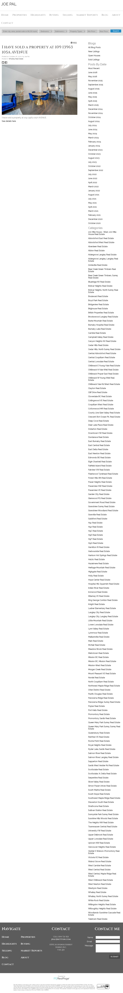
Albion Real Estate (96, 250)
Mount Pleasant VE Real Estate (102, 673)
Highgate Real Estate (97, 572)
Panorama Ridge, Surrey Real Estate (104, 702)
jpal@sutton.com (61, 939)
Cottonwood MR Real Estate (101, 409)
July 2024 (92, 125)
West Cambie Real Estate (99, 865)
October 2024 (94, 117)
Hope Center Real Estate (99, 580)
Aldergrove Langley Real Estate (102, 254)
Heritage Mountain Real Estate (101, 567)
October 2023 (94, 154)
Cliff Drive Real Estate (97, 392)
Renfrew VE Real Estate (98, 737)
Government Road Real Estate (101, 502)
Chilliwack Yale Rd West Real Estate (104, 384)
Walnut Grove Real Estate (99, 861)
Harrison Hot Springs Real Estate (102, 555)
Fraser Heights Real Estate (100, 482)
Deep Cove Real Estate (98, 421)
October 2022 (94, 166)
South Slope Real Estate (99, 794)
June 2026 (92, 72)
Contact (7, 23)
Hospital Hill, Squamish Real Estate (103, 584)
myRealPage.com (61, 978)
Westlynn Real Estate (97, 888)
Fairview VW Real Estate (99, 470)
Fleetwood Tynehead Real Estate (103, 474)
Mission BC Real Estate (98, 657)
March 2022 (93, 186)
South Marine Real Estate (99, 790)
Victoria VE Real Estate (98, 857)
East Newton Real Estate (99, 453)
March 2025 (93, 105)
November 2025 (95, 80)
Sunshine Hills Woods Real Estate (103, 818)
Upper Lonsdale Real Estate (100, 839)
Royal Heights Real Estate (99, 745)
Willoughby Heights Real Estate (102, 908)
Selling (7, 950)
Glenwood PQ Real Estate (99, 498)
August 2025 (93, 89)
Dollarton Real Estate (97, 429)
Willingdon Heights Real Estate (102, 904)
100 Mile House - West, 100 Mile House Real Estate (102, 233)
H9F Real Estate (95, 539)
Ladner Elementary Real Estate (102, 608)
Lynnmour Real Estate (98, 633)
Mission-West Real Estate (99, 665)
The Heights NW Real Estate (101, 822)
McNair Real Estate (96, 645)
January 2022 (94, 190)
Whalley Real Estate (16, 59)
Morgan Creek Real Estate (99, 669)
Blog (105, 15)
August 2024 (94, 121)
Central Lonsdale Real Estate (101, 361)
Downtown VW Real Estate (100, 433)
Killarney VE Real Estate (98, 596)
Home (5, 15)
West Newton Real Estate (99, 884)
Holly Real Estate (96, 576)
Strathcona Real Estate (98, 806)
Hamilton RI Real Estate (98, 547)
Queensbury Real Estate (99, 733)
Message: (89, 945)
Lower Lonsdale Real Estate (100, 624)
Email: (90, 941)
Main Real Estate (95, 641)
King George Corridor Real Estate (102, 600)
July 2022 (92, 174)
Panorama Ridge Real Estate (101, 698)
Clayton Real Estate (97, 388)
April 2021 (92, 207)
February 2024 (94, 142)
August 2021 (93, 195)
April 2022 (92, 182)
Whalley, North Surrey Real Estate (103, 896)
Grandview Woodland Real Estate (103, 510)
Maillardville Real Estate (98, 637)
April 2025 (92, 101)
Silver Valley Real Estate (98, 782)
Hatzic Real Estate (96, 559)
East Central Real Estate (99, 445)
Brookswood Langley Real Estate (103, 317)
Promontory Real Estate (99, 714)
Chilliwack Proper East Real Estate (103, 374)
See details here (9, 121)
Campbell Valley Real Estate (100, 337)
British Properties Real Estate (101, 313)
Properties (28, 937)
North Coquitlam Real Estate (101, 682)
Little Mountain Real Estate (100, 620)
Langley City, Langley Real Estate (103, 616)
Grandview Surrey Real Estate (101, 506)
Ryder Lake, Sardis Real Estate (101, 749)
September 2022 (95, 170)
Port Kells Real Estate (97, 710)
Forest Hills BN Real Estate (100, 478)
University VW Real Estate (99, 831)
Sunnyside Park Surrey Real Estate (103, 814)
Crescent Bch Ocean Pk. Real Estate (104, 417)
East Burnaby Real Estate (99, 441)
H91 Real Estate (95, 523)
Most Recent (94, 68)
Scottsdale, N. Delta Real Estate (102, 773)
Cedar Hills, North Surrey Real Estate (104, 349)
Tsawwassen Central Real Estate (102, 826)
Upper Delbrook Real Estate (100, 835)
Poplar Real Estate (96, 706)
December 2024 (95, 109)
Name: (90, 937)
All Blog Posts (94, 47)
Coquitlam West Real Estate (100, 404)
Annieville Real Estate (97, 265)
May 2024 (92, 133)
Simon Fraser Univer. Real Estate (102, 786)
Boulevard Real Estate (98, 296)
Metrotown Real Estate (98, 653)
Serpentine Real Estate (98, 778)
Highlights (38, 15)
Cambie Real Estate (97, 333)
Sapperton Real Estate (98, 761)
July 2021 (92, 199)
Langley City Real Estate (99, 612)
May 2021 (92, 203)
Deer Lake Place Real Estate (100, 425)
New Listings (94, 51)
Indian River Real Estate (98, 588)
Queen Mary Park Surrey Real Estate (104, 722)
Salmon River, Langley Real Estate (103, 757)
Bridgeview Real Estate (98, 304)
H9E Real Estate (95, 535)
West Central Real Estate (99, 869)
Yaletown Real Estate (97, 919)
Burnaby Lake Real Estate (99, 329)
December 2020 (95, 219)
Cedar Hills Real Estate (98, 345)
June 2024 (92, 129)
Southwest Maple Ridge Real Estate (104, 798)
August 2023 (93, 158)
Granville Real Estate (97, 514)
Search (116, 31)
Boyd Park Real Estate (98, 300)
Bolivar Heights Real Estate (100, 286)
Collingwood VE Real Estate (100, 400)
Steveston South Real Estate (101, 802)
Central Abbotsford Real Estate (102, 353)
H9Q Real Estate (95, 543)
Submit (115, 956)
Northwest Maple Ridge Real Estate (104, 686)
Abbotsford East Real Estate (101, 238)
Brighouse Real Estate (98, 308)
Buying (25, 943)
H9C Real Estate (95, 531)
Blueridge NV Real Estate (99, 282)
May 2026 (92, 76)
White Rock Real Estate (98, 900)
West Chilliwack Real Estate (100, 880)
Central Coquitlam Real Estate (101, 357)
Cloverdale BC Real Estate (100, 396)
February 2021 (94, 215)
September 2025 (95, 85)
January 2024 (94, 146)
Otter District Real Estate (99, 690)
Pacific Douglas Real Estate (100, 694)
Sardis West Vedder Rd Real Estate (103, 765)
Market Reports (87, 15)
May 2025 (92, 97)
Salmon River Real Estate (99, 753)
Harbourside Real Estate (99, 551)
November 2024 (95, 113)
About (25, 957)
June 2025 (92, 93)
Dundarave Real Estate (98, 437)
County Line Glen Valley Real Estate (104, 413)
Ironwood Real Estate (97, 592)
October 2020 (94, 223)
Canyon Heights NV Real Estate (102, 341)
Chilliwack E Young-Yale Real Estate (104, 365)
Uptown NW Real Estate (99, 843)
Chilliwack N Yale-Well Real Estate (103, 370)
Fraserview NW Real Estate (100, 486)
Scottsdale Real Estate (98, 769)
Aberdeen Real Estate (98, 246)
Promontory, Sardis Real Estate (102, 718)
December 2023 (95, 150)
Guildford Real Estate (97, 519)
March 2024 (93, 138)
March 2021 (93, 211)
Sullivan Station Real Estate (100, 810)
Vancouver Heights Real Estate (102, 847)
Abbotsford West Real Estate (101, 242)
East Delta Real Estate (98, 449)
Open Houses (94, 55)
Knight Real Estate (96, 604)
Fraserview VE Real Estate (99, 490)
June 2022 (92, 178)
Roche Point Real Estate (99, 741)
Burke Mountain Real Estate (100, 321)
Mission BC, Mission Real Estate (102, 661)
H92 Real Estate (95, 527)
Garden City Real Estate (98, 494)
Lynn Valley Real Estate (98, 629)
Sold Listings (94, 59)
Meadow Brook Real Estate (100, 649)
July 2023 (92, 162)
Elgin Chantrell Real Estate (100, 461)
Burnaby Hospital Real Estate (101, 325)
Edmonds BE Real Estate (99, 457)
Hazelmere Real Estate (98, 563)
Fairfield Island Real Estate (99, 466)
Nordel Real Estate (96, 677)
